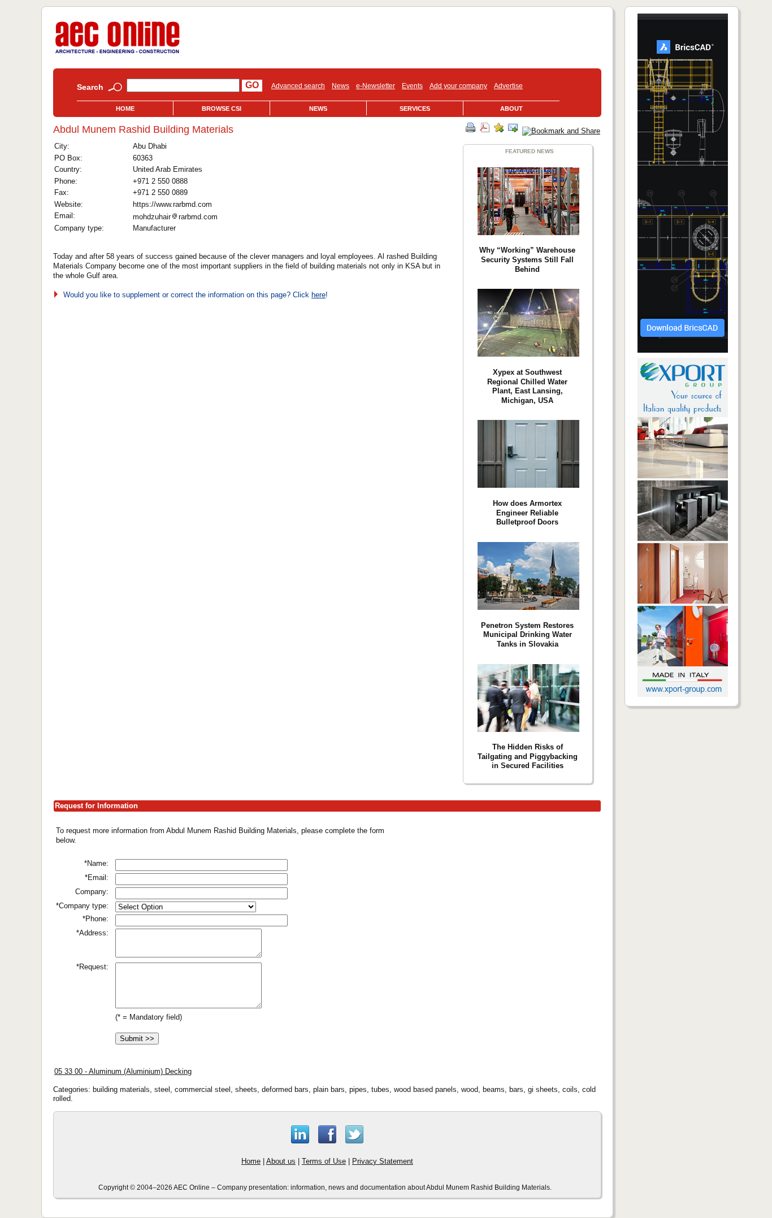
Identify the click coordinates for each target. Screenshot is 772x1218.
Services (415, 108)
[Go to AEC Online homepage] (117, 53)
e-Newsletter (375, 86)
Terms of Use (324, 1161)
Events (412, 86)
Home (125, 108)
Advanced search (298, 86)
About (511, 108)
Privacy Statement (382, 1161)
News (340, 86)
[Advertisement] (505, 904)
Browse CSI (221, 108)
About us (281, 1161)
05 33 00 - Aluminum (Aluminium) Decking (123, 1071)
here (318, 295)
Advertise (508, 86)
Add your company (458, 86)
